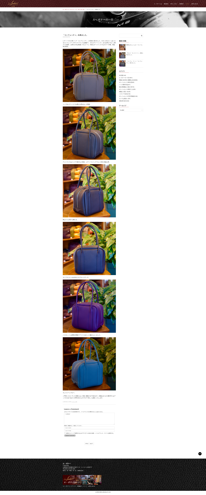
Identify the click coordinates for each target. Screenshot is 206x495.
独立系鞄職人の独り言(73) (126, 87)
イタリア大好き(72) (124, 94)
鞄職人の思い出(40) (124, 91)
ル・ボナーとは (158, 4)
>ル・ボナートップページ (69, 486)
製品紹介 (166, 4)
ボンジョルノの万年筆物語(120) (128, 96)
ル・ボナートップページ (68, 9)
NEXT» (91, 443)
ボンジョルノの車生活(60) (126, 82)
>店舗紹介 (79, 486)
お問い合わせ (194, 4)
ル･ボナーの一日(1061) (125, 78)
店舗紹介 (181, 4)
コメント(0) (74, 401)
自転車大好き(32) (124, 101)
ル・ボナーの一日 (80, 9)
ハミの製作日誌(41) (124, 84)
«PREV (86, 443)
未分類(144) (122, 75)
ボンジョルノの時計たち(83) (127, 89)
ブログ (187, 4)
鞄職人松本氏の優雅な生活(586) (128, 80)
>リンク (85, 486)
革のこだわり (174, 4)
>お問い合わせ (91, 486)
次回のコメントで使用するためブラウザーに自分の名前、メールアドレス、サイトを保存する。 (90, 433)
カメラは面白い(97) (124, 98)
